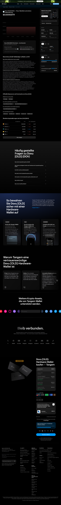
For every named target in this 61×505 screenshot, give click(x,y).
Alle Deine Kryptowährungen (35, 472)
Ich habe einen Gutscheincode (51, 416)
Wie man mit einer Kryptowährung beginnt (24, 450)
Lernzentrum (49, 461)
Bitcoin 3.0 (41, 457)
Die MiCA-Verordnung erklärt (24, 462)
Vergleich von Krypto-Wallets (24, 456)
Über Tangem (49, 449)
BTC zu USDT (34, 468)
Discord (42, 343)
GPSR (40, 452)
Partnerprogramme (50, 455)
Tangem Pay (22, 467)
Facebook (36, 343)
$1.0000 (23, 129)
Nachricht (49, 460)
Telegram (25, 343)
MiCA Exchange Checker (24, 460)
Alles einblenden (34, 494)
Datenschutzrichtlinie (10, 464)
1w (45, 43)
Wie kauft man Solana (34, 484)
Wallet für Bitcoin (33, 451)
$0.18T (35, 129)
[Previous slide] (4, 280)
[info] (47, 31)
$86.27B (34, 134)
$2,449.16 (23, 126)
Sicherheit (49, 451)
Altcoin (41, 458)
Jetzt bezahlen (26, 3)
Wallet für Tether (33, 460)
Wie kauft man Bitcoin (34, 480)
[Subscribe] (14, 461)
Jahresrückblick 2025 (51, 467)
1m (48, 43)
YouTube (19, 343)
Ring (21, 3)
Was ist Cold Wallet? (24, 452)
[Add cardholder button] (53, 404)
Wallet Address (42, 460)
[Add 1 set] (42, 400)
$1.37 (24, 134)
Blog (48, 458)
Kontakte (49, 470)
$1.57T (35, 124)
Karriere (48, 469)
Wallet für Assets (33, 462)
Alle (48, 57)
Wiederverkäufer (50, 454)
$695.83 (23, 131)
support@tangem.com (5, 451)
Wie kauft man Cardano (34, 487)
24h (42, 43)
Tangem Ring (22, 470)
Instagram (30, 343)
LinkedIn (47, 343)
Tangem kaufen (56, 3)
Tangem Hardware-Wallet (24, 471)
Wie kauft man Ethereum (34, 482)
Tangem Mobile (23, 468)
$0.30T (34, 126)
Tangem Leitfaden (50, 466)
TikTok (53, 343)
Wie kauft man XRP (34, 489)
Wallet (18, 3)
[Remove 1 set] (37, 400)
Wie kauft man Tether (34, 492)
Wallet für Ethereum (33, 453)
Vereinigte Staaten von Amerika (49, 419)
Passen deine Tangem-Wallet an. (53, 457)
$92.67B (34, 131)
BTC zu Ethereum (33, 470)
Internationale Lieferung (51, 452)
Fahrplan (49, 463)
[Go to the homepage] (4, 3)
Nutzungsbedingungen (42, 449)
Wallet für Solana (33, 456)
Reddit (13, 343)
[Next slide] (57, 280)
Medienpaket (49, 464)
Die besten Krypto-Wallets (25, 453)
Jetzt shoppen (39, 1)
